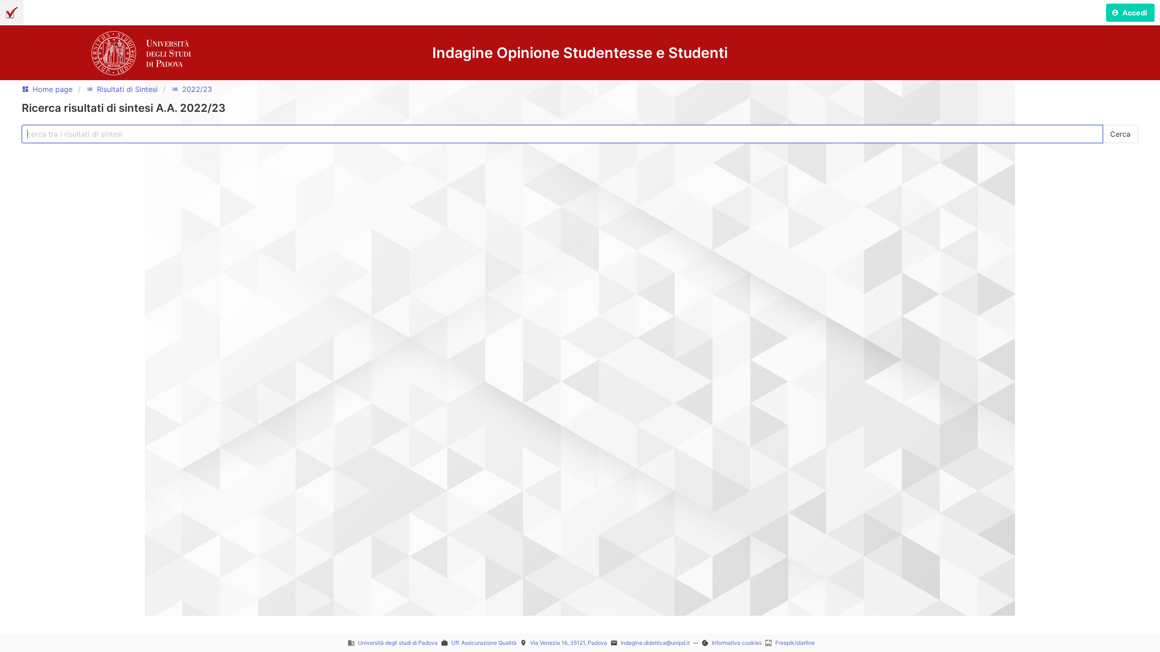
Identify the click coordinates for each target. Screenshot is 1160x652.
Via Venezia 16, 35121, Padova (568, 642)
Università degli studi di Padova (398, 642)
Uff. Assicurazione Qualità (484, 642)
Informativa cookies (737, 642)
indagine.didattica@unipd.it (655, 642)
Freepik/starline (795, 642)
